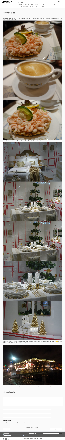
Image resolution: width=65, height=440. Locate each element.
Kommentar (5, 395)
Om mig (6, 9)
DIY (32, 4)
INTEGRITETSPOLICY (44, 4)
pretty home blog (7, 2)
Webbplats (4, 415)
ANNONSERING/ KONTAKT (23, 4)
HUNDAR (36, 4)
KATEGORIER (53, 4)
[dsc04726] (32, 119)
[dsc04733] (32, 201)
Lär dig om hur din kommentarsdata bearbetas (30, 422)
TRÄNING (37, 6)
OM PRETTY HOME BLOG (23, 6)
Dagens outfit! (6, 429)
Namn (4, 407)
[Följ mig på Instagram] (26, 2)
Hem (3, 9)
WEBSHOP (43, 6)
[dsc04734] (32, 280)
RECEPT (31, 6)
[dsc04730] (32, 161)
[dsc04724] (32, 40)
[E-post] (21, 2)
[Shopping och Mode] (6, 433)
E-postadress (5, 411)
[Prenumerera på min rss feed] (19, 2)
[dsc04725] (32, 79)
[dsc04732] (32, 240)
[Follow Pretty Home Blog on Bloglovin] (7, 435)
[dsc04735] (32, 320)
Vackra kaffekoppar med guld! (56, 429)
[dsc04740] (32, 365)
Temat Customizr (40, 438)
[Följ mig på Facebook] (23, 2)
